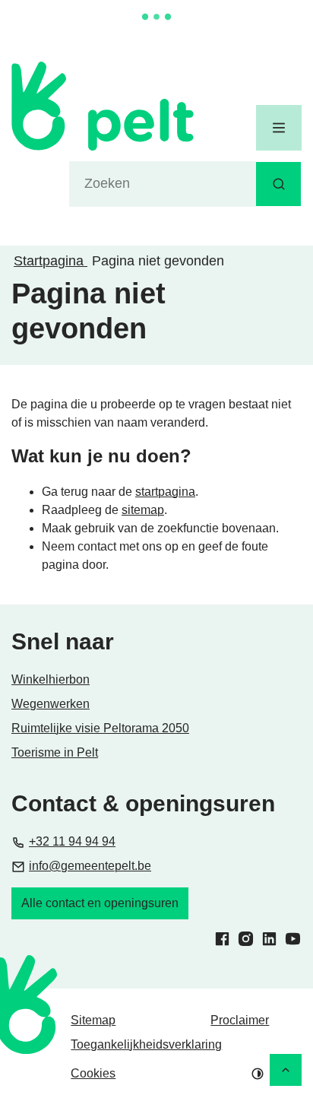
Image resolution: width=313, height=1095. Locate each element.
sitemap (143, 509)
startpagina (165, 491)
